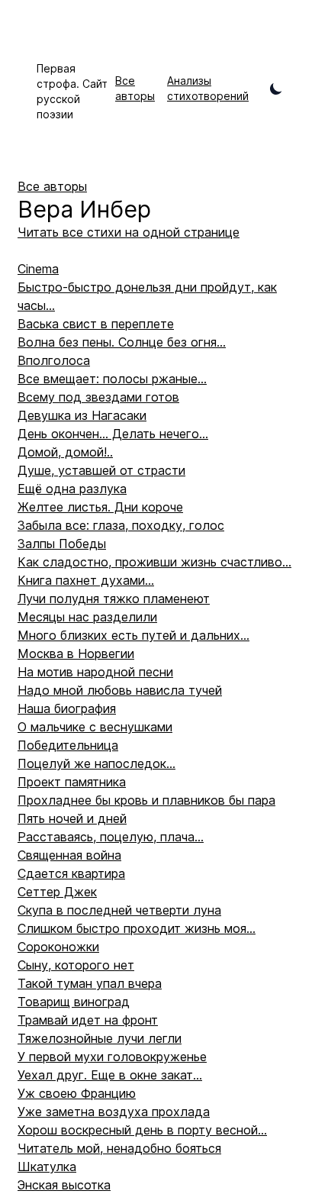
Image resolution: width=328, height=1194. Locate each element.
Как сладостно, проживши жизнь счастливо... (154, 562)
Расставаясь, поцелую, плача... (111, 836)
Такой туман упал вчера (90, 983)
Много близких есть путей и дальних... (133, 635)
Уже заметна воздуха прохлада (114, 1111)
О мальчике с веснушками (95, 726)
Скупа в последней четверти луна (119, 910)
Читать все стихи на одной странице (129, 232)
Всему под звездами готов (98, 397)
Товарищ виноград (74, 1001)
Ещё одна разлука (72, 488)
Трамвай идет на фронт (88, 1020)
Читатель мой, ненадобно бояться (119, 1148)
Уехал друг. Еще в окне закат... (110, 1075)
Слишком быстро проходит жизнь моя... (137, 928)
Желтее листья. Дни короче (100, 507)
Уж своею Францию (77, 1093)
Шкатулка (47, 1166)
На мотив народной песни (95, 671)
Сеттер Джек (57, 891)
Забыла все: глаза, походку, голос (121, 525)
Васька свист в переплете (96, 323)
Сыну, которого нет (76, 965)
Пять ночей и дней (72, 818)
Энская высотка (64, 1184)
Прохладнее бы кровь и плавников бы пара (146, 800)
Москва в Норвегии (76, 653)
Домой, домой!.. (65, 452)
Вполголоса (54, 360)
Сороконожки (58, 946)
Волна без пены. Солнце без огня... (122, 342)
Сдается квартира (71, 873)
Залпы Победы (62, 543)
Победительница (68, 745)
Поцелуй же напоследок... (96, 763)
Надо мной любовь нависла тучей (120, 690)
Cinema (38, 268)
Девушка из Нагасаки (82, 415)
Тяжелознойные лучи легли (100, 1038)
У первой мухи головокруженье (112, 1056)
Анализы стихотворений (208, 88)
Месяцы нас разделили (87, 616)
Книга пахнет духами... (86, 580)
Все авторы (135, 88)
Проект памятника (72, 781)
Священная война (69, 855)
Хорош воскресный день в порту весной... (142, 1130)
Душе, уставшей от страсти (101, 470)
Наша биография (67, 708)
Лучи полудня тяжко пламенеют (114, 598)
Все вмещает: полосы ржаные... (112, 378)
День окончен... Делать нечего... (113, 433)
